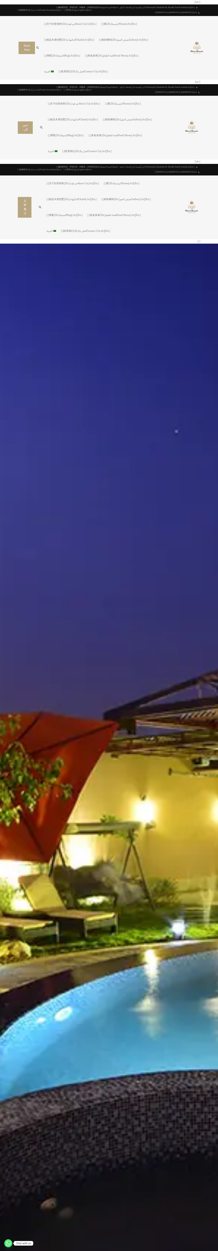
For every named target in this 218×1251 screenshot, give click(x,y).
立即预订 (25, 207)
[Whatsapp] (8, 1243)
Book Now (27, 48)
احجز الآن (25, 127)
